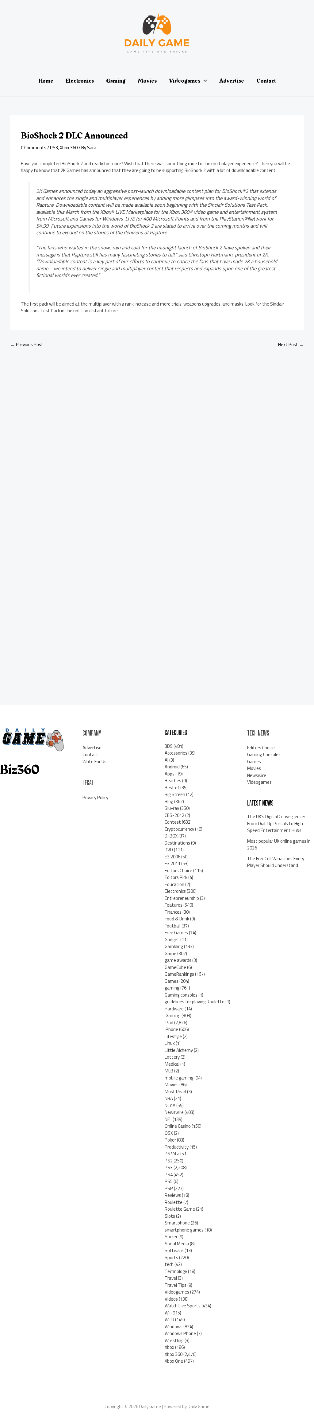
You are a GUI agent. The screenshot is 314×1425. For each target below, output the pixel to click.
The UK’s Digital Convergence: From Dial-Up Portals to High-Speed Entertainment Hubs (276, 823)
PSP (169, 1188)
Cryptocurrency (179, 829)
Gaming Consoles (264, 754)
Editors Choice (178, 870)
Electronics (175, 891)
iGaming (173, 1015)
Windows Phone (180, 1333)
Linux (170, 1043)
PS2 (169, 1160)
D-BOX (171, 835)
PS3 (54, 147)
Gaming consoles (181, 994)
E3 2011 (172, 863)
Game (170, 953)
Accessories (176, 752)
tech (169, 1264)
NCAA (170, 1105)
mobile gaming (179, 1077)
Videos (171, 1298)
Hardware (174, 1008)
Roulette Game (180, 1208)
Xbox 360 (69, 147)
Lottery (172, 1056)
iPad (169, 1022)
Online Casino (178, 1126)
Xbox (169, 1347)
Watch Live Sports (183, 1305)
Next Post (291, 344)
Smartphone (177, 1222)
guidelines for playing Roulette (194, 1001)
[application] (203, 80)
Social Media (177, 1243)
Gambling (174, 946)
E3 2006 (172, 856)
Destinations (177, 842)
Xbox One (174, 1361)
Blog (169, 801)
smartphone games (184, 1229)
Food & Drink (177, 918)
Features (173, 904)
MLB (169, 1070)
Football (173, 925)
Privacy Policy (95, 797)
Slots (170, 1216)
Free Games (176, 932)
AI (166, 759)
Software (174, 1250)
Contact (90, 754)
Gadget (172, 939)
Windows (173, 1326)
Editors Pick (176, 877)
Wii (167, 1312)
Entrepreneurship (182, 898)
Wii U (169, 1319)
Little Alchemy (179, 1050)
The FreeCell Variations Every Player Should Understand (275, 862)
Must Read (175, 1091)
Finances (173, 912)
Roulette (173, 1202)
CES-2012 (174, 815)
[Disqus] (157, 434)
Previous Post (26, 344)
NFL (168, 1119)
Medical (172, 1064)
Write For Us (94, 761)
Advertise (91, 747)
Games (171, 981)
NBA (169, 1098)
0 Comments (33, 147)
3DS (169, 746)
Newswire (174, 1112)
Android (172, 766)
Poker (170, 1139)
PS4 (169, 1174)
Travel (171, 1278)
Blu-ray (172, 808)
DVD (169, 849)
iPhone (171, 1029)
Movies (171, 1084)
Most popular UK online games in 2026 (279, 845)
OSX (169, 1133)
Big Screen (175, 794)
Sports (171, 1257)
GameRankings (179, 974)
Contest (173, 822)
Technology (176, 1271)
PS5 (169, 1181)
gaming (172, 987)
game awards (178, 960)
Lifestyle (173, 1036)
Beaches (173, 780)
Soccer (171, 1236)
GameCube (175, 967)
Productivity (177, 1146)
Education (174, 884)
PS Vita (172, 1153)
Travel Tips (175, 1285)
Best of (172, 787)
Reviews (173, 1195)
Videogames (177, 1291)
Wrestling (174, 1340)
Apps (169, 773)
